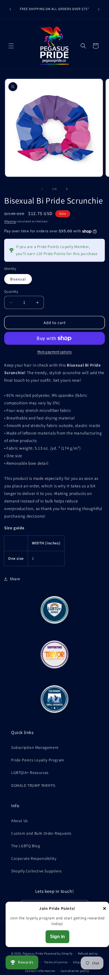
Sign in (57, 936)
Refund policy (88, 953)
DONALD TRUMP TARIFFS (33, 785)
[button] (11, 46)
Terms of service (56, 962)
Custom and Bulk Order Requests (41, 833)
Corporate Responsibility (33, 858)
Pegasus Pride (33, 953)
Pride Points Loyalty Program (37, 759)
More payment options (54, 352)
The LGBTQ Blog (25, 845)
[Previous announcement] (10, 9)
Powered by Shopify (58, 953)
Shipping (10, 221)
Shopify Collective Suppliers (36, 871)
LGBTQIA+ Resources (30, 772)
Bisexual (18, 279)
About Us (19, 820)
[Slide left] (42, 189)
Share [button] (15, 578)
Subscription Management (35, 747)
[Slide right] (67, 189)
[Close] (104, 909)
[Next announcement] (99, 9)
